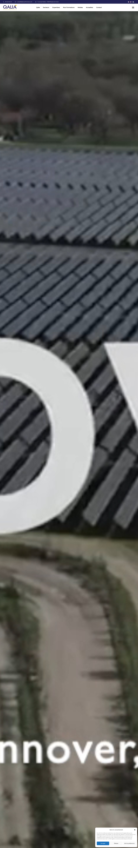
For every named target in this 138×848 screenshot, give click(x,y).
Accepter (103, 843)
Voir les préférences (129, 843)
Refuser (116, 843)
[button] (135, 830)
